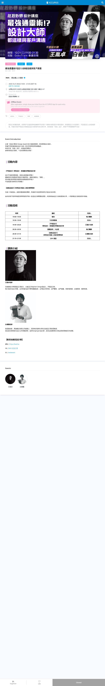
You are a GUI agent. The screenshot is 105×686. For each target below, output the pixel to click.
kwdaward (11, 352)
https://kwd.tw (14, 344)
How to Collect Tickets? (20, 110)
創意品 (12, 116)
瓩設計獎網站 (13, 96)
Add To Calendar (14, 86)
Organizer (13, 684)
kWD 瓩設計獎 (13, 348)
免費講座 (36, 116)
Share (97, 8)
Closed (78, 682)
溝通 (28, 116)
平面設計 (20, 116)
